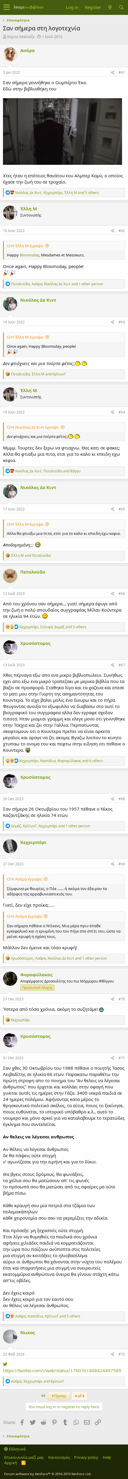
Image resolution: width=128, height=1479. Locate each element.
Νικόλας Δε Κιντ (38, 300)
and (31, 555)
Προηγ (59, 1395)
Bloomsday (29, 255)
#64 (121, 412)
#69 (121, 864)
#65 (121, 509)
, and (38, 374)
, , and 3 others (52, 626)
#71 (121, 1057)
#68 (121, 798)
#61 (121, 72)
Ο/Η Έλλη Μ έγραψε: (25, 245)
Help (107, 1457)
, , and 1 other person (57, 283)
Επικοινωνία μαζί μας (24, 1457)
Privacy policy (86, 1457)
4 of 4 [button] (79, 1395)
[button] (6, 7)
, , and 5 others (57, 192)
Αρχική (10, 1462)
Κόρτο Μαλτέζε (21, 36)
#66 (121, 593)
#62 (121, 230)
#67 (121, 665)
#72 (121, 1354)
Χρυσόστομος (35, 643)
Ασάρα (27, 50)
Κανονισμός (59, 1457)
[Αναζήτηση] (121, 7)
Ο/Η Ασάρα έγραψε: (24, 879)
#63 (121, 322)
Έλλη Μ (28, 208)
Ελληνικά (17, 1449)
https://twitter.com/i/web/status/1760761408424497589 (62, 1370)
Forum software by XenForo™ (47, 1474)
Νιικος (27, 1332)
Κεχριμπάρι (33, 842)
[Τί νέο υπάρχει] (109, 7)
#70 (121, 999)
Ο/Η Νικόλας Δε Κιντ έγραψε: (33, 427)
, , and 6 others (61, 760)
